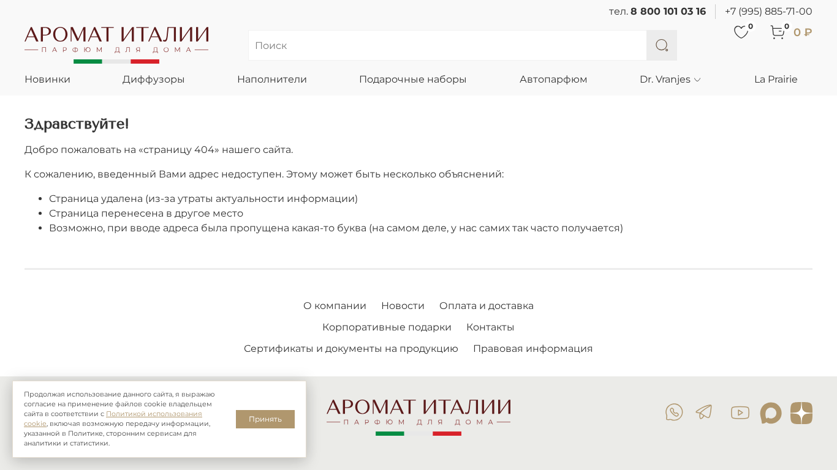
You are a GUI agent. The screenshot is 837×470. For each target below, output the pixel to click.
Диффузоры (154, 79)
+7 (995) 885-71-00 (768, 11)
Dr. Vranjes (665, 79)
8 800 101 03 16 (668, 11)
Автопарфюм (554, 79)
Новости (403, 305)
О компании (334, 305)
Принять (265, 418)
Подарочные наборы (413, 79)
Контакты (490, 327)
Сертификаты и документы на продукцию (351, 348)
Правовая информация (533, 348)
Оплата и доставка (486, 305)
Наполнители (272, 79)
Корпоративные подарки (387, 327)
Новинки (47, 79)
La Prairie (776, 79)
